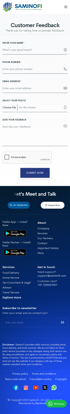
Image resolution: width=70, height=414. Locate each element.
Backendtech (43, 403)
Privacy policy (20, 373)
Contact (42, 243)
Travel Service (10, 292)
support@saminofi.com (51, 275)
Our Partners (45, 238)
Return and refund (15, 379)
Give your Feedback (14, 119)
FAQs (40, 253)
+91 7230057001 (20, 205)
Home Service (10, 277)
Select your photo (14, 100)
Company (43, 228)
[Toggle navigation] (66, 7)
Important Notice (48, 248)
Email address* (11, 81)
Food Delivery (10, 272)
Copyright (61, 379)
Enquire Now (54, 205)
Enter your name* (13, 43)
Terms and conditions (44, 373)
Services (42, 233)
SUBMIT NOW (35, 172)
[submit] (62, 322)
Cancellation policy (40, 379)
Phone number (11, 62)
